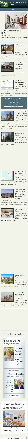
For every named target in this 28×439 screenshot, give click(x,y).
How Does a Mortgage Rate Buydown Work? (20, 82)
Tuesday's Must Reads (19, 134)
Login (12, 430)
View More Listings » (14, 428)
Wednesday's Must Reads (20, 46)
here (17, 102)
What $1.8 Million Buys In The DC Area (12, 31)
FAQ (11, 432)
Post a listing (19, 432)
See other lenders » (14, 395)
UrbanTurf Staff (4, 35)
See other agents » (14, 370)
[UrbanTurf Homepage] (8, 6)
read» (7, 40)
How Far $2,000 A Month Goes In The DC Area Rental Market (20, 174)
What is (20, 430)
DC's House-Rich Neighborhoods (20, 276)
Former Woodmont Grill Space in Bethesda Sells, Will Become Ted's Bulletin (21, 66)
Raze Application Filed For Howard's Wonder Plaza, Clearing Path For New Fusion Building (20, 194)
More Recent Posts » (14, 333)
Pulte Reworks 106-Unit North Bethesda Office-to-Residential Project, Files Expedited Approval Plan (21, 116)
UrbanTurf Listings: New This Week (20, 294)
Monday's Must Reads (19, 210)
